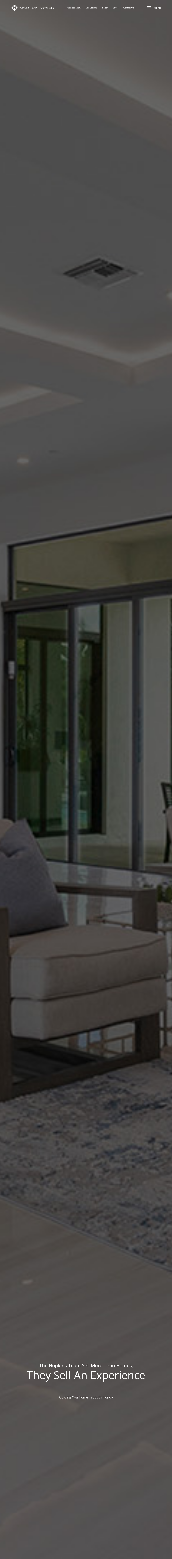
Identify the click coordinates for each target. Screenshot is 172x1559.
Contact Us (128, 8)
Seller (105, 8)
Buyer (115, 8)
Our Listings (91, 8)
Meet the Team (73, 8)
